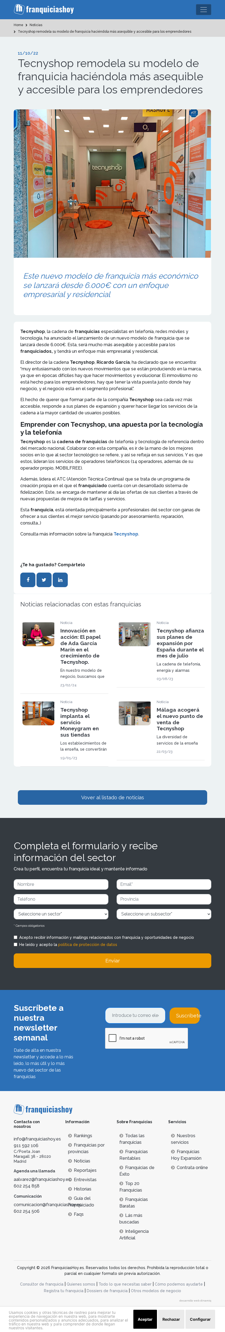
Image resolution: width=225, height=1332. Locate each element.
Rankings (83, 1135)
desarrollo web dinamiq (195, 1300)
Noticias (82, 1161)
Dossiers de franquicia (107, 1291)
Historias (82, 1189)
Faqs (79, 1214)
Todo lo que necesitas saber (125, 1284)
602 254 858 (27, 1186)
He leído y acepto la (68, 944)
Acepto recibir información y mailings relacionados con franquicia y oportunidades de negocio (106, 937)
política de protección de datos (87, 944)
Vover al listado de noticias (112, 797)
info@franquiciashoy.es (37, 1139)
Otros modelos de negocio (156, 1291)
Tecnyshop (126, 534)
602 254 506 (27, 1211)
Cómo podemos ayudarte (179, 1284)
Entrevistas (85, 1179)
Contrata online (192, 1167)
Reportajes (85, 1170)
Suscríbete (188, 1016)
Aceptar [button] (145, 1319)
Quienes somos (81, 1284)
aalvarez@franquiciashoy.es (42, 1179)
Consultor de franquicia (41, 1284)
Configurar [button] (200, 1319)
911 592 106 (26, 1145)
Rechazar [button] (171, 1319)
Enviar (112, 961)
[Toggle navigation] (203, 9)
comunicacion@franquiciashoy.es (47, 1204)
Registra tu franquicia (63, 1291)
